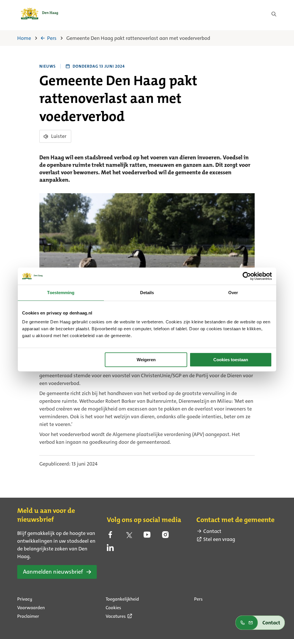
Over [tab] (233, 292)
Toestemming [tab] (60, 292)
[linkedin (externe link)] (110, 549)
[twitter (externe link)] (128, 536)
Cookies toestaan (230, 359)
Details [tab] (147, 292)
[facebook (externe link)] (110, 536)
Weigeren (146, 359)
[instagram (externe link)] (165, 536)
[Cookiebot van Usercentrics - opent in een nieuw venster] (247, 276)
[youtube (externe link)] (147, 536)
